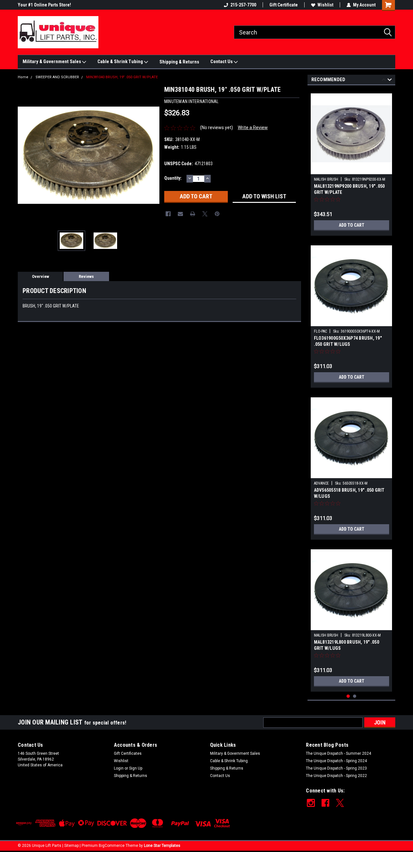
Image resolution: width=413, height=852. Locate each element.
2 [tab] (355, 696)
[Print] (192, 213)
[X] (204, 213)
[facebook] (325, 803)
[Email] (180, 213)
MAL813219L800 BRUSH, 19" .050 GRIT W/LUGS (346, 645)
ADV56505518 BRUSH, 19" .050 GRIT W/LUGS (349, 493)
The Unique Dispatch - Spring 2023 (336, 768)
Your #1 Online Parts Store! (44, 4)
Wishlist (325, 4)
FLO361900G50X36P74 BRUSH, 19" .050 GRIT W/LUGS (348, 341)
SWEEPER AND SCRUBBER (57, 77)
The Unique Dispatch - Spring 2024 (336, 761)
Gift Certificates (128, 753)
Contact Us (222, 61)
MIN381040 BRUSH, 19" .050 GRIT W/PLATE (122, 77)
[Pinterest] (217, 213)
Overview (40, 276)
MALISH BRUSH (326, 179)
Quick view (351, 169)
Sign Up (135, 768)
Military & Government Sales (52, 61)
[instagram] (311, 803)
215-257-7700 (243, 4)
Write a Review (253, 127)
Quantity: (173, 178)
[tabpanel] (351, 162)
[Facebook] (168, 213)
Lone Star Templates (162, 845)
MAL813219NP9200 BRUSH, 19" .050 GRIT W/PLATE (349, 189)
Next (152, 155)
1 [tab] (348, 696)
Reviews (86, 276)
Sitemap (71, 845)
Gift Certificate (283, 4)
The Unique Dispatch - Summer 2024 (338, 753)
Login (119, 768)
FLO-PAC (320, 331)
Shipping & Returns (179, 62)
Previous (24, 155)
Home (23, 77)
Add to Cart (351, 225)
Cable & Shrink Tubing (120, 61)
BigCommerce (112, 845)
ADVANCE (321, 483)
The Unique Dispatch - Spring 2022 (336, 775)
